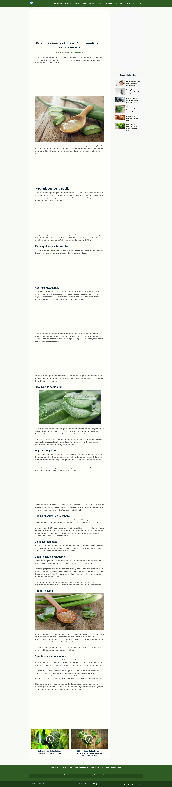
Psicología (109, 3)
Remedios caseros (72, 3)
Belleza (127, 3)
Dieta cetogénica (81, 767)
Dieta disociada (97, 767)
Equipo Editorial (78, 52)
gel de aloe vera (53, 250)
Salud (84, 3)
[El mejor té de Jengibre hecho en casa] (120, 117)
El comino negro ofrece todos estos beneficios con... (132, 100)
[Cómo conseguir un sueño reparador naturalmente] (120, 83)
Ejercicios (58, 3)
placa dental (72, 439)
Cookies (81, 784)
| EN (134, 3)
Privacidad (88, 784)
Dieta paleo (67, 767)
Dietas (91, 3)
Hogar (99, 3)
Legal (76, 784)
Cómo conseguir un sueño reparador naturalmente (133, 83)
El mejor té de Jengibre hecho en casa (132, 118)
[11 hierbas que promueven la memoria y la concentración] (120, 109)
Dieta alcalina (55, 767)
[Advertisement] (69, 24)
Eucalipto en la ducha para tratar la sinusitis (132, 92)
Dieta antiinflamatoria (114, 767)
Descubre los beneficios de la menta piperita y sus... (131, 127)
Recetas (119, 3)
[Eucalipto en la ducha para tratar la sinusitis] (120, 91)
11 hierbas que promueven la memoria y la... (131, 109)
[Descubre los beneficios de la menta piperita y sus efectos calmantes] (120, 126)
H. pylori (68, 470)
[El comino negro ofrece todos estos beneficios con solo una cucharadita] (120, 99)
